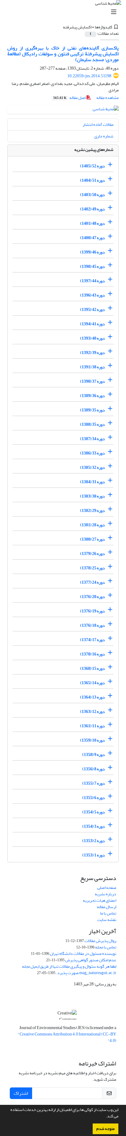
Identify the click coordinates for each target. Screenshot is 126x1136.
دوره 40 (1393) (92, 338)
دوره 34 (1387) (92, 439)
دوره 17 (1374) (92, 640)
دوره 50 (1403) (92, 195)
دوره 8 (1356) (93, 769)
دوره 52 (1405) (92, 166)
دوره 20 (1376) (92, 597)
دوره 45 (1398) (92, 266)
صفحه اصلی (106, 887)
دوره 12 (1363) (92, 711)
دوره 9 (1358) (93, 755)
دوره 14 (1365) (92, 683)
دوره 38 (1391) (92, 367)
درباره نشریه (105, 894)
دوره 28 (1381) (92, 525)
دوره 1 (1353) (93, 855)
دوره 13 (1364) (92, 697)
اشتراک (21, 1093)
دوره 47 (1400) (92, 238)
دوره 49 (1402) (92, 209)
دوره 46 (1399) (92, 252)
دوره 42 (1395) (92, 309)
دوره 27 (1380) (92, 539)
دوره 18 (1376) (92, 625)
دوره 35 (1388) (92, 424)
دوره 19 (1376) (92, 611)
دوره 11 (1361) (92, 726)
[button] (104, 1117)
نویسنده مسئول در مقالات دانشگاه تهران (83, 953)
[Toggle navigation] (65, 12)
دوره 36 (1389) (92, 396)
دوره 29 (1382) (92, 510)
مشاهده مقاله (107, 97)
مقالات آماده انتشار (98, 124)
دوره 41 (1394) (92, 324)
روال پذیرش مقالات (100, 941)
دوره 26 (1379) (92, 554)
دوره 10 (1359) (92, 740)
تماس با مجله (105, 947)
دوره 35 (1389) (92, 410)
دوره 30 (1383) (92, 496)
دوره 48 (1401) (92, 223)
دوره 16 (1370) (92, 654)
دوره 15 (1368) (92, 668)
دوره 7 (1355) (93, 783)
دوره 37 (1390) (92, 381)
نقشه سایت (106, 919)
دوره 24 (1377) (92, 582)
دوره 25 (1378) (92, 568)
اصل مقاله (69, 97)
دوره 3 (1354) (93, 826)
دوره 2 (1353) (93, 841)
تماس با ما (108, 913)
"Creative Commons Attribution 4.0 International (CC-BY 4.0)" (67, 1037)
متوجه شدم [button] (105, 1128)
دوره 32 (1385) (92, 467)
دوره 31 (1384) (92, 482)
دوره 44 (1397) (92, 281)
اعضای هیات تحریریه (99, 900)
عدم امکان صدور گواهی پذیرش (90, 960)
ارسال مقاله (106, 907)
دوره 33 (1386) (92, 453)
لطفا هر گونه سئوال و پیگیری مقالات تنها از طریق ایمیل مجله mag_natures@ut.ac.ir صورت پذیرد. (69, 969)
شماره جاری (103, 136)
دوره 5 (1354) (93, 812)
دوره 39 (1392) (92, 353)
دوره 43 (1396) (92, 295)
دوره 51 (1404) (92, 180)
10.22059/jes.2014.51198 (89, 76)
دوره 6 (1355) (93, 798)
